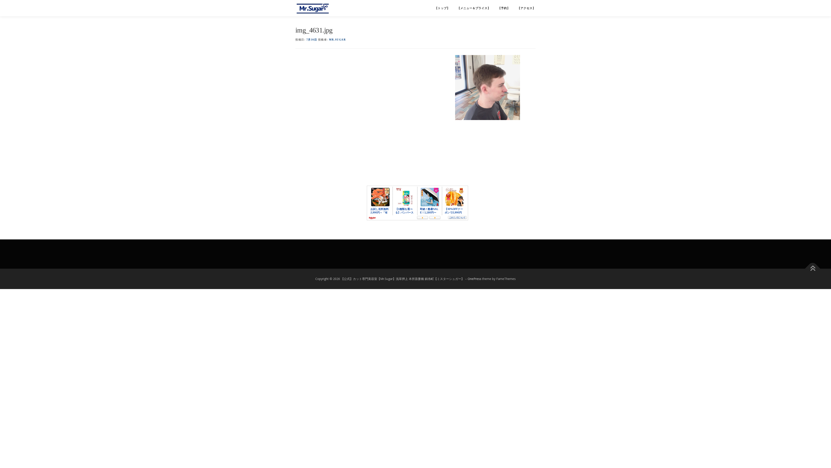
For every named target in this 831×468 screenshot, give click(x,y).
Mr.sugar (337, 39)
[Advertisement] (374, 67)
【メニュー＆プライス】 (474, 8)
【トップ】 (442, 8)
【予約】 (504, 8)
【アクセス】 (526, 8)
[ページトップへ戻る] (812, 268)
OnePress (474, 279)
